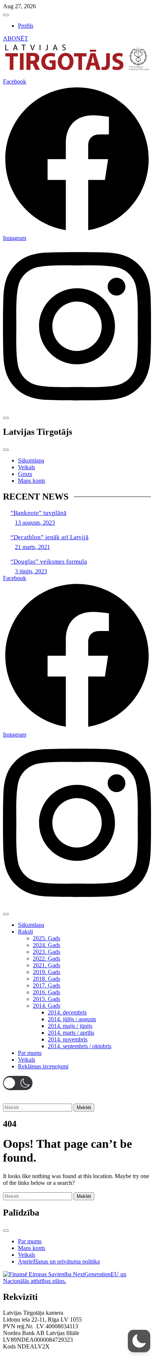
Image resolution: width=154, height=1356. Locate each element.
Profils (25, 25)
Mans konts (31, 480)
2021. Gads (46, 965)
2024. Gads (46, 945)
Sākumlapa (31, 460)
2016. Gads (46, 992)
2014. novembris (67, 1039)
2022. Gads (46, 958)
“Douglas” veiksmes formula (48, 561)
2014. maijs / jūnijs (70, 1026)
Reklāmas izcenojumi (43, 1066)
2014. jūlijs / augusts (72, 1019)
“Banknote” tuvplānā (38, 512)
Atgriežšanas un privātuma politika (59, 1261)
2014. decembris (67, 1012)
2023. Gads (46, 952)
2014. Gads (46, 1005)
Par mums (29, 1053)
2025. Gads (46, 938)
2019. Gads (46, 972)
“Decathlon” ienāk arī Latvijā (49, 537)
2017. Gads (46, 985)
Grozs (25, 474)
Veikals (26, 467)
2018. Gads (46, 979)
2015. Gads (46, 999)
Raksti (25, 931)
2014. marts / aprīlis (71, 1032)
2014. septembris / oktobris (79, 1046)
